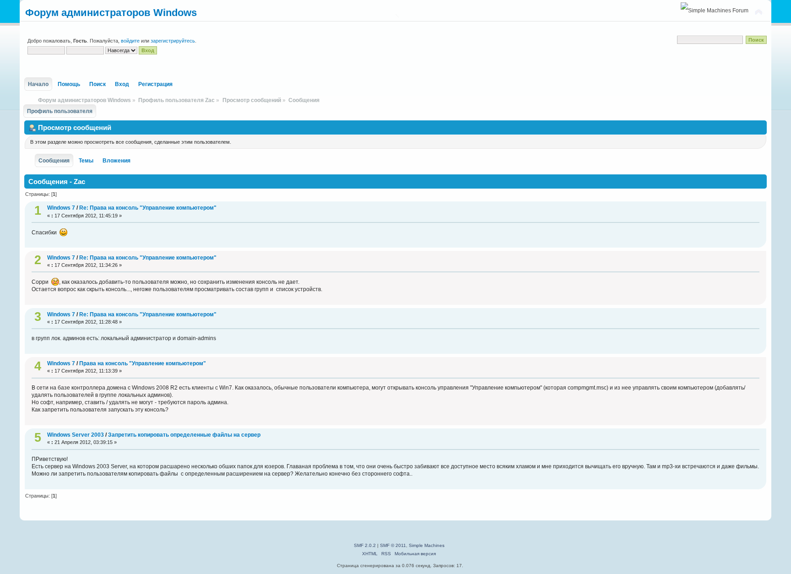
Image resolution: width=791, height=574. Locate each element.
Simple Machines (426, 545)
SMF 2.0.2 (365, 545)
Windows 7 (61, 208)
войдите (130, 40)
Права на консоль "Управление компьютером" (142, 363)
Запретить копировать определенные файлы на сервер (184, 435)
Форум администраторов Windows (111, 12)
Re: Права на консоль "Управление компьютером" (148, 208)
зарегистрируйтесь (173, 40)
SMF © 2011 (393, 545)
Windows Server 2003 (75, 435)
